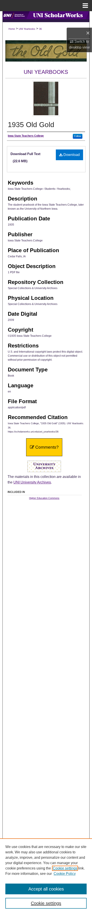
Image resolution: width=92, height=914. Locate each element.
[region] (46, 876)
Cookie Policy (65, 874)
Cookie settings (65, 868)
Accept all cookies (46, 888)
